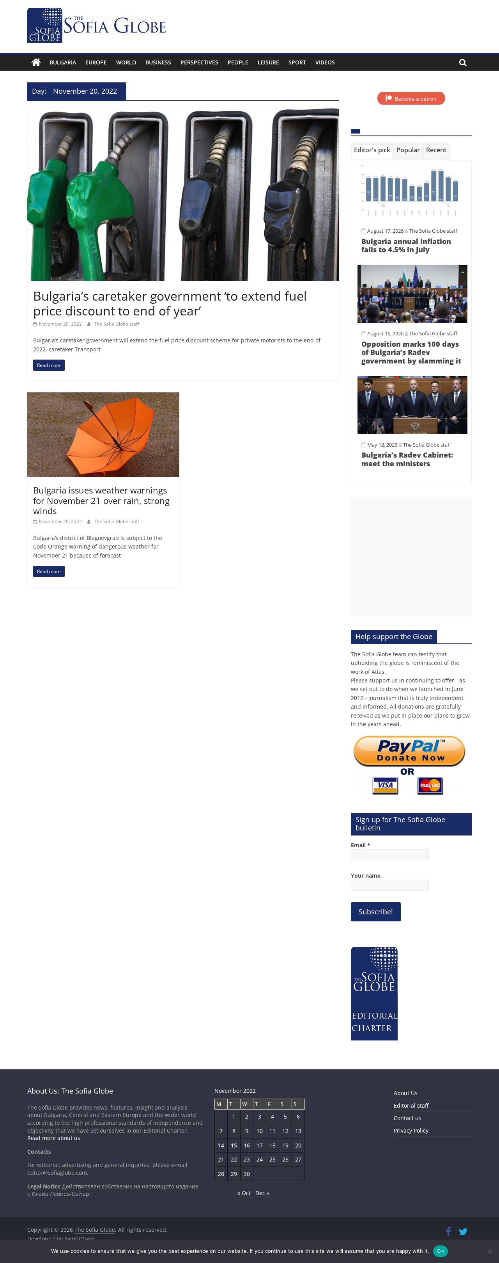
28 (221, 1173)
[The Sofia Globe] (36, 62)
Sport (297, 62)
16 (247, 1145)
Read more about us (53, 1138)
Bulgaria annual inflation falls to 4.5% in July (406, 246)
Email (360, 845)
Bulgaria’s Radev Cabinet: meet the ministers (407, 459)
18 (272, 1145)
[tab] (372, 151)
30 (247, 1173)
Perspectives (199, 62)
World (126, 62)
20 (298, 1145)
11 (272, 1131)
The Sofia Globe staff (116, 324)
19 (285, 1145)
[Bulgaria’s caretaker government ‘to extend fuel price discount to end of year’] (183, 111)
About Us (406, 1093)
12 (285, 1131)
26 (285, 1159)
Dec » (262, 1193)
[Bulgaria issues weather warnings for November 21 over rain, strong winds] (103, 397)
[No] (489, 1251)
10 (260, 1131)
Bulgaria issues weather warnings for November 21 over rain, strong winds (101, 500)
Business (158, 62)
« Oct (244, 1193)
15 (234, 1145)
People (238, 62)
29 (234, 1173)
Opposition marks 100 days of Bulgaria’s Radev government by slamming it (411, 352)
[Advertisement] (411, 556)
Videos (325, 62)
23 (247, 1159)
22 (234, 1159)
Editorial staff (411, 1105)
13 (298, 1131)
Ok (440, 1251)
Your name (365, 875)
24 (260, 1159)
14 (221, 1145)
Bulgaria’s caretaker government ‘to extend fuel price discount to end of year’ (170, 303)
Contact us (407, 1118)
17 (260, 1145)
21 (221, 1159)
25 (272, 1159)
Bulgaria (63, 62)
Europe (96, 62)
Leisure (268, 62)
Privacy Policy (411, 1130)
